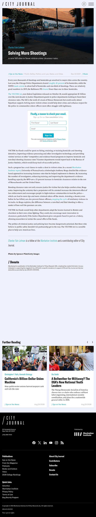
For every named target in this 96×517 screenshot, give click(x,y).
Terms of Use (7, 494)
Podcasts (6, 466)
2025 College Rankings (11, 475)
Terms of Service (48, 141)
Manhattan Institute (49, 240)
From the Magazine (10, 463)
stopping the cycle (59, 199)
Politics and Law (42, 74)
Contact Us (53, 474)
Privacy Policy (61, 139)
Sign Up (48, 135)
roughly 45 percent (56, 83)
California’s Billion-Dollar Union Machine (24, 380)
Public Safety (29, 74)
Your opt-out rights (8, 513)
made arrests (19, 86)
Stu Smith (55, 374)
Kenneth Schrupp (25, 374)
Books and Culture (9, 469)
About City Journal (56, 456)
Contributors (54, 460)
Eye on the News (12, 404)
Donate (14, 262)
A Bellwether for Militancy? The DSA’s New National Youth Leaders (71, 382)
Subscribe (53, 465)
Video (4, 472)
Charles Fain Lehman (16, 47)
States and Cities (56, 74)
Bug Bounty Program (10, 497)
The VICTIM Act (15, 94)
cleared (46, 89)
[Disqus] (48, 305)
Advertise (6, 486)
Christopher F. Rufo (11, 374)
